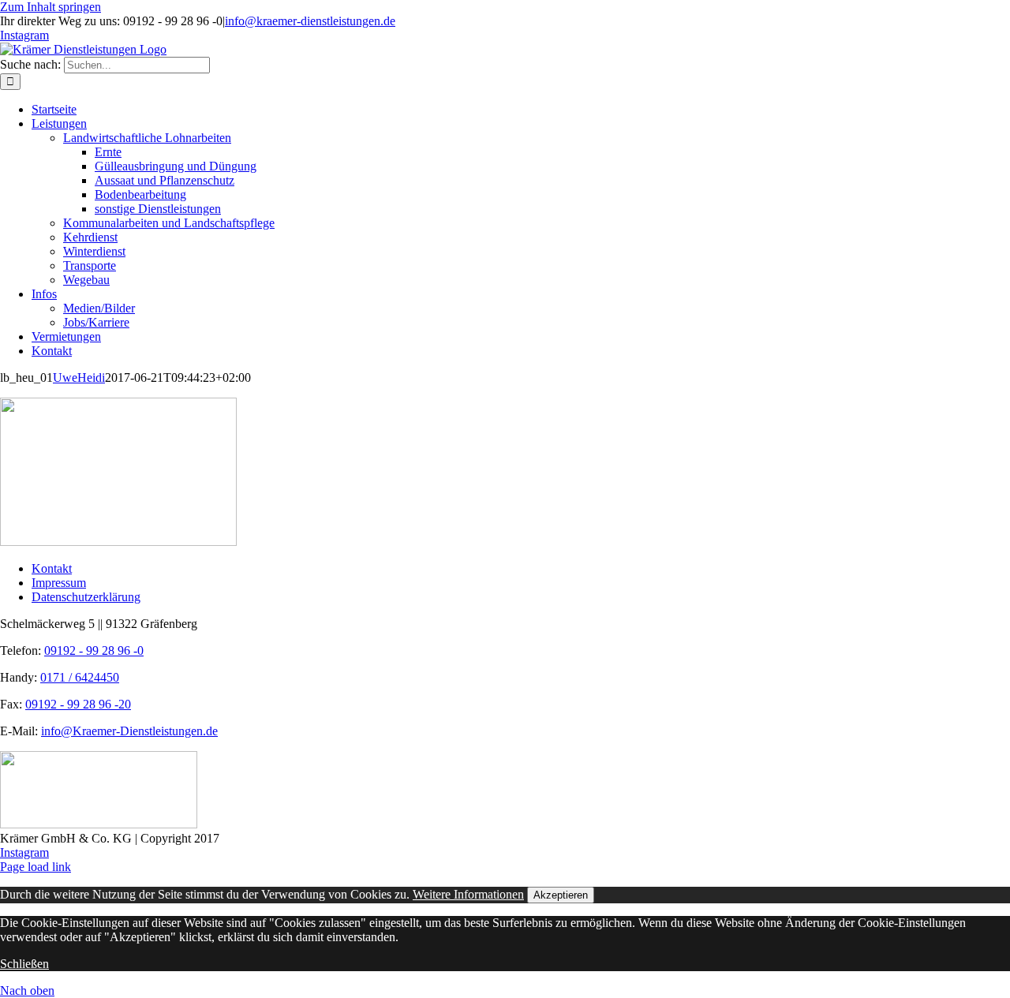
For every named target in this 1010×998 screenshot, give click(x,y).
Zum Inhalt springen (50, 6)
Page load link (35, 866)
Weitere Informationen (468, 894)
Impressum (59, 582)
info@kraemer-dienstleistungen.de (310, 21)
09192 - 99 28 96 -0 (94, 650)
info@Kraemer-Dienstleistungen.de (129, 731)
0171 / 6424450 (79, 677)
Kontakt (52, 568)
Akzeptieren (560, 895)
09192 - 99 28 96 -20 (78, 704)
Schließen (24, 963)
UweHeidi (79, 377)
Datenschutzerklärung (86, 597)
